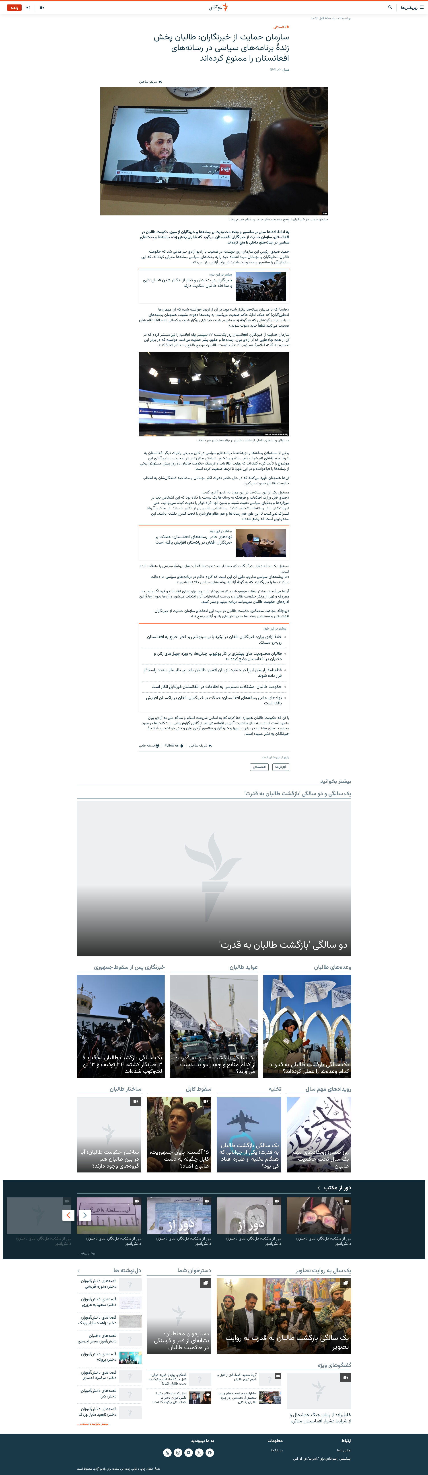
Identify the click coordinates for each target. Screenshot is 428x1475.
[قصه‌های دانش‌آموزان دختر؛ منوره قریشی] (130, 1284)
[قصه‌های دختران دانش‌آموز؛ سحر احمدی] (130, 1339)
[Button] (150, 82)
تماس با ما (344, 1450)
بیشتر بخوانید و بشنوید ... (92, 1424)
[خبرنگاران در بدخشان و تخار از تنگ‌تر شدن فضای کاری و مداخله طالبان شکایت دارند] (261, 286)
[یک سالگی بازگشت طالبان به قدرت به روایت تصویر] (284, 1316)
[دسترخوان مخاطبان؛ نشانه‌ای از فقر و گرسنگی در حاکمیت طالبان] (179, 1316)
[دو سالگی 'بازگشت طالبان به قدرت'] (214, 878)
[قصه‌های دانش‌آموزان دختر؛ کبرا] (130, 1394)
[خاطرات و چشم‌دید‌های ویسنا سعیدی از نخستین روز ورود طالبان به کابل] (270, 1397)
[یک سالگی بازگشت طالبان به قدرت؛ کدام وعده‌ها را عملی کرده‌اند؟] (307, 1026)
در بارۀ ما (277, 1450)
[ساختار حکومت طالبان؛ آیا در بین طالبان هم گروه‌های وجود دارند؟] (109, 1134)
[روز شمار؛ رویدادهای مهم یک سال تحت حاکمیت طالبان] (319, 1134)
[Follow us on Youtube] (188, 1452)
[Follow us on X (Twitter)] (199, 1452)
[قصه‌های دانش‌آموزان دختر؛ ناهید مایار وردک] (130, 1412)
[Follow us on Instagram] (178, 1452)
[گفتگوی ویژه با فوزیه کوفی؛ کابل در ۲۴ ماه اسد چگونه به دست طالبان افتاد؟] (200, 1379)
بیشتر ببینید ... (86, 1253)
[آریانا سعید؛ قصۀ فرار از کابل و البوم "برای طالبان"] (270, 1379)
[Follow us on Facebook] (210, 1452)
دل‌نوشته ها (127, 1271)
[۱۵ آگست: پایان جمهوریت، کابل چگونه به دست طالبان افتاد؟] (179, 1134)
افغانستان (281, 27)
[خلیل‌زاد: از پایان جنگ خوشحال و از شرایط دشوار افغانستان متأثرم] (319, 1391)
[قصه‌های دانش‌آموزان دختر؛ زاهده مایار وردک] (130, 1321)
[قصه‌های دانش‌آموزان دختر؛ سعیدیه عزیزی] (130, 1303)
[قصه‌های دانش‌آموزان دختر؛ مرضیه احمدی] (130, 1376)
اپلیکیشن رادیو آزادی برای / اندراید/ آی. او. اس (322, 1459)
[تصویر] (42, 7)
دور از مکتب (337, 1188)
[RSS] (167, 1452)
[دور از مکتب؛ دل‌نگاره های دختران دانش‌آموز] (319, 1215)
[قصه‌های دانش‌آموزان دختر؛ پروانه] (130, 1358)
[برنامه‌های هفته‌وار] (28, 7)
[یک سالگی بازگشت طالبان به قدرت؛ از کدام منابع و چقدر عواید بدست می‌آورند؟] (214, 1026)
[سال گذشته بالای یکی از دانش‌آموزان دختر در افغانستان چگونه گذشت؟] (200, 1397)
